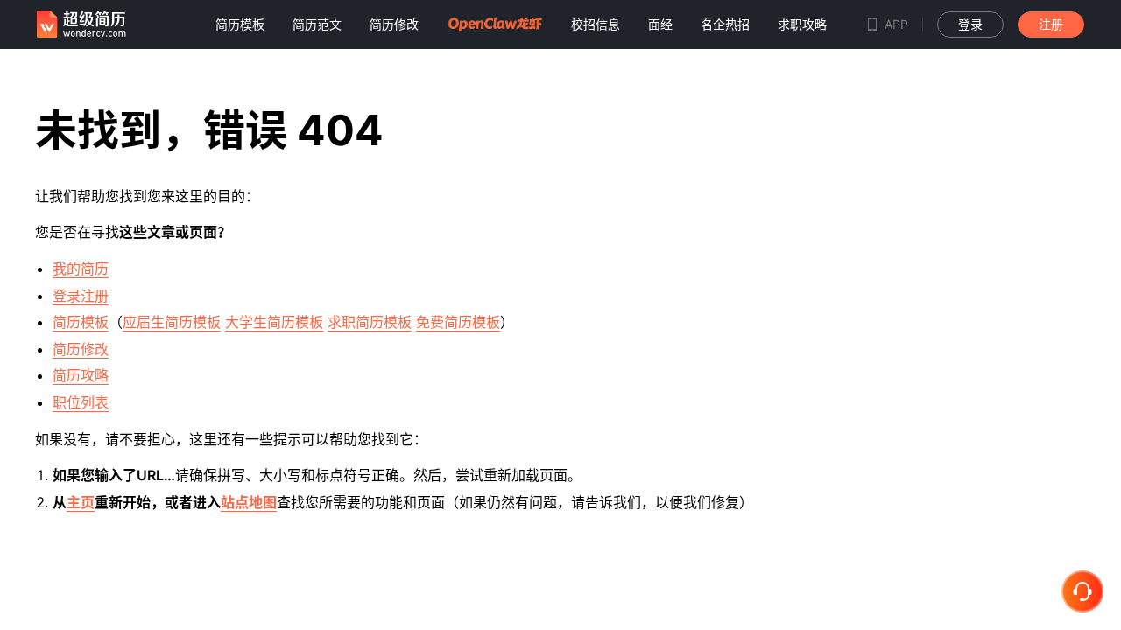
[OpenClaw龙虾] (495, 24)
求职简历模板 (370, 322)
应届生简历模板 (172, 322)
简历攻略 (81, 375)
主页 (81, 502)
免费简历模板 (458, 322)
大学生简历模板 (274, 322)
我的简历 (81, 268)
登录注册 (81, 295)
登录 (970, 24)
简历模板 (81, 322)
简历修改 (81, 349)
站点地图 (249, 502)
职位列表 (81, 402)
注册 (1051, 24)
